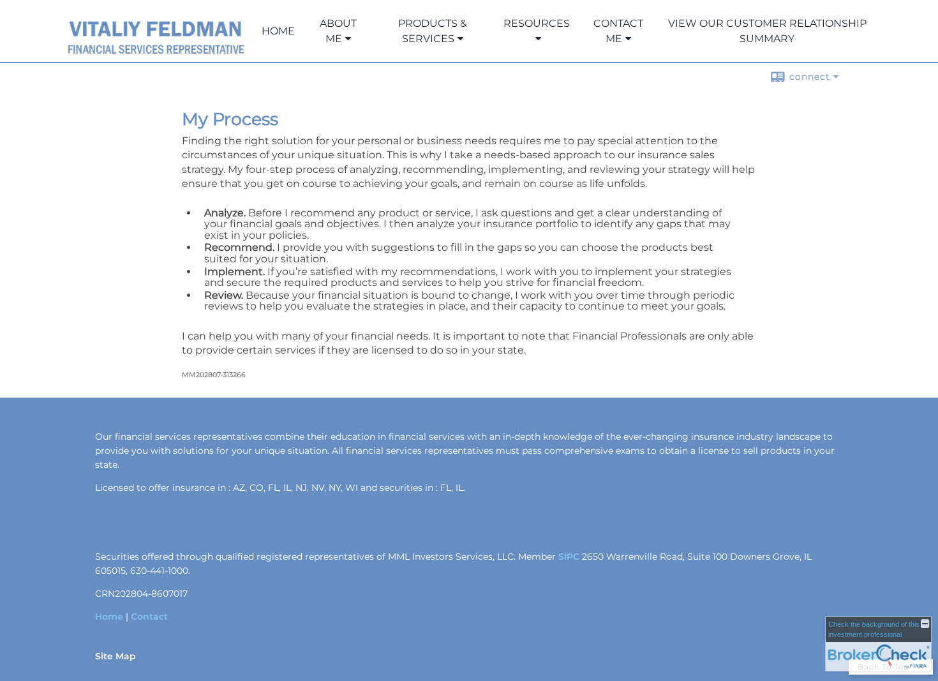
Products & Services (432, 31)
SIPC (568, 556)
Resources (536, 23)
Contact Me (618, 31)
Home (278, 31)
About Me (338, 31)
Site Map (115, 656)
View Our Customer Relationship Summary (767, 31)
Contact (149, 616)
